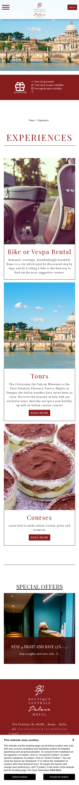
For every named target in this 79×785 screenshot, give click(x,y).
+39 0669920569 (55, 729)
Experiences (43, 120)
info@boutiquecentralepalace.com (45, 733)
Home (31, 120)
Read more (39, 413)
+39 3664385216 (29, 729)
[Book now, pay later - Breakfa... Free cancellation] (39, 663)
